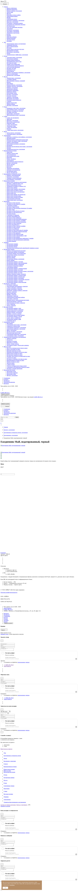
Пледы (8, 53)
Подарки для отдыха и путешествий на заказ (18, 356)
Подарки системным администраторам (17, 231)
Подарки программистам (13, 216)
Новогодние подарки (9, 180)
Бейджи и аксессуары (12, 153)
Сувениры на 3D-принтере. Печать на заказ (18, 367)
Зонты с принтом (11, 305)
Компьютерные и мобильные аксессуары (17, 139)
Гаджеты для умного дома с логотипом (17, 141)
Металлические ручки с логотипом (16, 115)
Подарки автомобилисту (13, 224)
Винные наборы (11, 257)
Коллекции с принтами (10, 283)
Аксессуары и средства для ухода (15, 49)
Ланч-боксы (10, 83)
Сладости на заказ (11, 357)
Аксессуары (10, 12)
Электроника (7, 135)
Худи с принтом (11, 304)
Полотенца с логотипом (13, 52)
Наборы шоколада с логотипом (15, 311)
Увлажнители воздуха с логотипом (16, 149)
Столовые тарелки (11, 79)
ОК (5, 887)
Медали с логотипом (12, 375)
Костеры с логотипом (12, 105)
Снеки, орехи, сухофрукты (14, 318)
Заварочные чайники (12, 89)
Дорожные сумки (11, 126)
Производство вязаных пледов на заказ (17, 352)
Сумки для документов (13, 117)
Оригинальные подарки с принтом (16, 302)
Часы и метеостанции (12, 46)
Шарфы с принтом (11, 294)
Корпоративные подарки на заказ (15, 360)
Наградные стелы (11, 371)
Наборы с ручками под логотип (15, 111)
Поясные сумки (11, 123)
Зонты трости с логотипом (14, 132)
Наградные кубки (11, 374)
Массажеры (10, 323)
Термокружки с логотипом (14, 78)
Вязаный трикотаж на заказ (14, 350)
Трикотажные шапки (12, 16)
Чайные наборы (11, 104)
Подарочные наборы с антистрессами (16, 282)
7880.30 (8, 554)
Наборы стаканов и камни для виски (16, 274)
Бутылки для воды (11, 95)
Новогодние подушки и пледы (15, 190)
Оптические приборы (12, 58)
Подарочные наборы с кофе (14, 319)
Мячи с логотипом (11, 330)
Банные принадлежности (13, 60)
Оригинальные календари (13, 198)
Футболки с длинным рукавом (15, 23)
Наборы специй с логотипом (14, 312)
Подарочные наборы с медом (14, 316)
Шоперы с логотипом (12, 120)
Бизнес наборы (10, 260)
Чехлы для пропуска (12, 172)
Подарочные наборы (9, 249)
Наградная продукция (9, 370)
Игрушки (9, 48)
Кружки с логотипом (12, 94)
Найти (17, 417)
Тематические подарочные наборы (16, 297)
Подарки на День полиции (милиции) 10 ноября (19, 208)
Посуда (5, 76)
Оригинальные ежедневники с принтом (17, 286)
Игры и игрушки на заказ (13, 349)
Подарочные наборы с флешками (15, 264)
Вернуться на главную (6, 749)
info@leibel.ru (7, 666)
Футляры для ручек (12, 112)
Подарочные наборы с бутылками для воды (18, 279)
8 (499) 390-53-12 (5, 392)
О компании (7, 378)
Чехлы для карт (11, 164)
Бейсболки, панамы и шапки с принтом (17, 290)
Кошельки (9, 157)
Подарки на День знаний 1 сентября (16, 220)
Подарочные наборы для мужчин (15, 254)
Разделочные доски (12, 93)
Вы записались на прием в (7, 742)
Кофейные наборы (11, 91)
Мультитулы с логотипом (13, 75)
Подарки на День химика (13, 237)
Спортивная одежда (12, 19)
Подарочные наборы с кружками (15, 278)
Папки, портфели (11, 159)
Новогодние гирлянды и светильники (17, 182)
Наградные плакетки (12, 372)
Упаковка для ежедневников (14, 178)
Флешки (9, 148)
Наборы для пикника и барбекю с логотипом (18, 72)
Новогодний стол (11, 193)
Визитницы (10, 165)
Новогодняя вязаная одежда (14, 185)
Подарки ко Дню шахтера (13, 202)
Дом (5, 42)
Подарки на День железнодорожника (16, 222)
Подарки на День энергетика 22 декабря (17, 230)
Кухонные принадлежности (14, 100)
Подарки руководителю (13, 207)
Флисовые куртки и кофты (14, 15)
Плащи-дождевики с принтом (14, 289)
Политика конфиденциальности (9, 592)
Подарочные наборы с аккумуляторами (17, 263)
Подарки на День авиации (13, 233)
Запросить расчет (5, 394)
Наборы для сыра (11, 256)
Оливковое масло (11, 320)
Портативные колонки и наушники (16, 143)
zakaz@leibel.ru (7, 608)
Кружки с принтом (12, 291)
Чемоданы (9, 119)
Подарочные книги (12, 171)
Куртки (9, 34)
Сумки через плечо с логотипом (15, 130)
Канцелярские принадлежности (15, 161)
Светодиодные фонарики (13, 67)
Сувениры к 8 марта (12, 205)
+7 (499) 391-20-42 (8, 665)
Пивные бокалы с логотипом (14, 85)
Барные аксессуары (12, 102)
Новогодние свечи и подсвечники (16, 191)
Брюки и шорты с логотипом (14, 10)
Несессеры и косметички (13, 122)
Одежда (6, 6)
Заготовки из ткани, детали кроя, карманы (18, 345)
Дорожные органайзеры (13, 168)
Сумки (5, 116)
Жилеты (9, 13)
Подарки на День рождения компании (17, 219)
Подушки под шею (12, 63)
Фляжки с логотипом (12, 87)
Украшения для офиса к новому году (16, 186)
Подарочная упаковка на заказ (14, 355)
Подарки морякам (11, 241)
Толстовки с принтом (12, 298)
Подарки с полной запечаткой (14, 368)
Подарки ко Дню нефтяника (14, 217)
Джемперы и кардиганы (13, 32)
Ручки (5, 106)
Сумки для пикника (12, 127)
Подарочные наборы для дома (14, 272)
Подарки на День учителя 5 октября (16, 226)
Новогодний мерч (11, 293)
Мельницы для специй (13, 98)
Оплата (5, 621)
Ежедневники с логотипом (14, 179)
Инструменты (10, 71)
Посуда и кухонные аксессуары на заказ (17, 348)
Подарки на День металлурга (14, 212)
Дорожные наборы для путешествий (16, 253)
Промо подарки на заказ (13, 361)
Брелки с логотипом (12, 163)
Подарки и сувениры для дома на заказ (17, 359)
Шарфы (9, 17)
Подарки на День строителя (14, 223)
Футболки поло (11, 26)
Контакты (6, 383)
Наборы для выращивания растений (16, 250)
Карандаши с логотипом (13, 113)
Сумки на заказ (11, 364)
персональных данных (23, 662)
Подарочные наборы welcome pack (16, 276)
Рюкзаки (9, 128)
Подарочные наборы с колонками (15, 259)
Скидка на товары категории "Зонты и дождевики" (14, 804)
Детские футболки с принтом (14, 301)
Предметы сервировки (12, 90)
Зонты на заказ (10, 363)
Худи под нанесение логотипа (14, 27)
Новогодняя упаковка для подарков (16, 189)
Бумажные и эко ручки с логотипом (16, 108)
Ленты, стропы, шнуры (13, 344)
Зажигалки (9, 152)
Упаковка (6, 242)
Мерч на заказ (7, 346)
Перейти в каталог (5, 806)
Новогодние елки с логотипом (15, 200)
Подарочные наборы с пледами (15, 261)
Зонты (5, 131)
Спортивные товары (9, 322)
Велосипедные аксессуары (14, 333)
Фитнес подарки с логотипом (14, 331)
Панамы (9, 35)
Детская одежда (11, 39)
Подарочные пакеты (12, 246)
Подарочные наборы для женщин (15, 252)
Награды (9, 167)
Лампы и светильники (12, 142)
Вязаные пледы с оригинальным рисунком (18, 300)
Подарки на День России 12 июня (15, 211)
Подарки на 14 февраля (13, 228)
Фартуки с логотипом (12, 21)
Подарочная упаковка (12, 244)
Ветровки (9, 41)
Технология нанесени (9, 382)
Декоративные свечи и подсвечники (16, 43)
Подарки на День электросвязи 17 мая (17, 235)
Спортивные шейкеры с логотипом (16, 328)
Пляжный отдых (11, 69)
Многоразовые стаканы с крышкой (16, 80)
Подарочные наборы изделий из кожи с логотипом (20, 271)
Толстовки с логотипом (13, 31)
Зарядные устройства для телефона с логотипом (19, 137)
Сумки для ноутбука (12, 124)
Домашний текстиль (12, 45)
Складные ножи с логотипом (14, 57)
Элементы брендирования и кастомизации (15, 337)
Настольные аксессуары (13, 156)
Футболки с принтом (12, 285)
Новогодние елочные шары (14, 196)
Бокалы (9, 82)
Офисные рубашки (12, 37)
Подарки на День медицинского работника (18, 239)
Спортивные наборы (12, 267)
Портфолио (7, 380)
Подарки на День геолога (13, 227)
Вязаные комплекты (12, 9)
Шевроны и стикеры (12, 342)
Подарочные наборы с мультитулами (16, 275)
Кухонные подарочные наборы (15, 265)
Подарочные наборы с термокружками (17, 268)
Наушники (9, 145)
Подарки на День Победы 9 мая (15, 234)
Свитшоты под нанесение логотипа (16, 24)
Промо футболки (11, 38)
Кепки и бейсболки (12, 8)
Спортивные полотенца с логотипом (16, 327)
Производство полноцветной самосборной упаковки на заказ (23, 248)
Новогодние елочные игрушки (15, 197)
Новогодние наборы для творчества (16, 194)
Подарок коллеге (11, 213)
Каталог (6, 617)
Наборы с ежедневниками (13, 175)
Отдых (5, 56)
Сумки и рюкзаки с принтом (14, 287)
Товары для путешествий (13, 64)
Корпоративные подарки (10, 150)
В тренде (6, 379)
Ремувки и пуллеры (12, 341)
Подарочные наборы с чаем (14, 308)
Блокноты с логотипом (13, 176)
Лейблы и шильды (11, 338)
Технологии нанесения (10, 413)
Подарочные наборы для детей (15, 270)
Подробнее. (12, 885)
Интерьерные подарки (12, 50)
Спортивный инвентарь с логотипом (16, 334)
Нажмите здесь (4, 634)
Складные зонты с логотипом (14, 134)
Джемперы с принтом (12, 296)
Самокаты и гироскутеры (13, 326)
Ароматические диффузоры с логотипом (17, 54)
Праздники (6, 201)
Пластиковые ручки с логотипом (15, 109)
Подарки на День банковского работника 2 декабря (20, 238)
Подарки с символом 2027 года (15, 183)
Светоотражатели (11, 154)
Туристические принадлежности (15, 65)
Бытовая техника (11, 138)
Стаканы (9, 101)
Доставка (6, 620)
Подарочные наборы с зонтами (15, 281)
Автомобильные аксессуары (14, 61)
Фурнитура (10, 339)
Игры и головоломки (12, 74)
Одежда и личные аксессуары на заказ (17, 365)
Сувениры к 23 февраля (13, 215)
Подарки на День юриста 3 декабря (16, 204)
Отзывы (6, 619)
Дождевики (10, 28)
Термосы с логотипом (12, 97)
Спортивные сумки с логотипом (15, 335)
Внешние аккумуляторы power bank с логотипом (19, 146)
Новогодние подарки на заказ (14, 353)
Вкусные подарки (8, 307)
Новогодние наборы (12, 187)
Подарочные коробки (12, 245)
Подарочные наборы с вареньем (15, 309)
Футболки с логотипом (13, 30)
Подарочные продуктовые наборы (16, 315)
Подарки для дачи (11, 68)
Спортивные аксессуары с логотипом (16, 324)
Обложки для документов (13, 169)
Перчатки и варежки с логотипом (15, 20)
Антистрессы (10, 160)
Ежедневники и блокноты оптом (12, 174)
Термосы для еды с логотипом (14, 86)
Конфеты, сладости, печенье (14, 313)
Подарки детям (11, 209)
